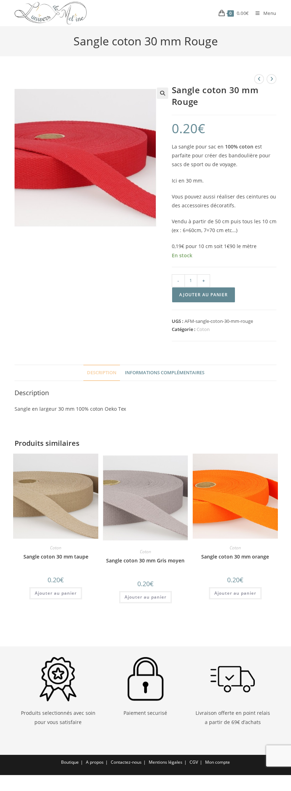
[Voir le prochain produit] (271, 79)
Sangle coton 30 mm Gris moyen (145, 560)
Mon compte (217, 762)
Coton (203, 329)
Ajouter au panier (203, 295)
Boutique (70, 762)
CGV (194, 762)
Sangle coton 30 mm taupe (55, 556)
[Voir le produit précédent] (259, 79)
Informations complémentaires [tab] (164, 373)
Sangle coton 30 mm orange (235, 556)
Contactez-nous (126, 762)
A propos (95, 762)
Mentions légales (165, 762)
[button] (162, 93)
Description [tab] (101, 373)
